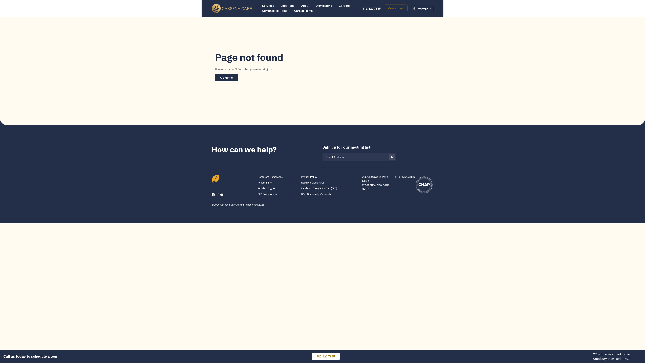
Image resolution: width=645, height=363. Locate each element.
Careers (344, 5)
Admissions (324, 5)
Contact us (395, 8)
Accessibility (265, 182)
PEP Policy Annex (267, 194)
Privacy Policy (309, 176)
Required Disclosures (312, 182)
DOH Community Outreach (316, 194)
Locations (287, 5)
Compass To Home (274, 10)
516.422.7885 (372, 8)
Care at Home (303, 10)
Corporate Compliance (270, 176)
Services (268, 5)
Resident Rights (266, 188)
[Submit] (392, 157)
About (305, 5)
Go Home (226, 77)
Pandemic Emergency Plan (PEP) (319, 188)
